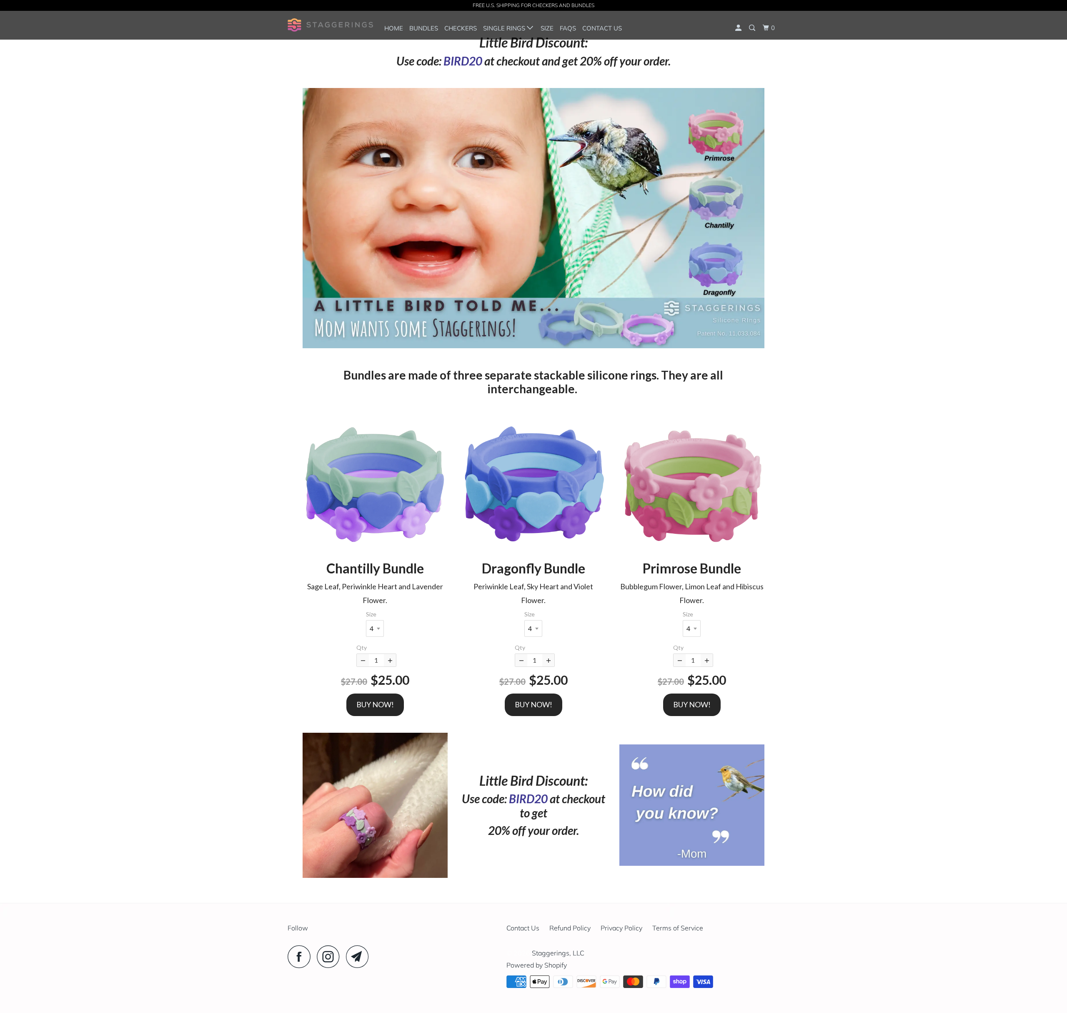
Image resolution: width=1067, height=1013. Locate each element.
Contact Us (602, 28)
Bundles (423, 28)
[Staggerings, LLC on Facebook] (301, 956)
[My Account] (739, 27)
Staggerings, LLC (558, 953)
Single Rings (505, 28)
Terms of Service (677, 928)
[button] (375, 483)
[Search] (752, 27)
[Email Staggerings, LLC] (359, 956)
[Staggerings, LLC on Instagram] (330, 956)
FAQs (568, 28)
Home (393, 28)
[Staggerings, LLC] (330, 25)
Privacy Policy (621, 928)
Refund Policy (570, 928)
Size (547, 28)
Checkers (460, 28)
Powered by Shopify (536, 965)
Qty (361, 647)
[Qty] (363, 660)
